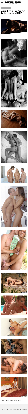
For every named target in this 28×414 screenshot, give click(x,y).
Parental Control (14, 411)
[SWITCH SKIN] (24, 2)
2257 (11, 409)
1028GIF (3, 400)
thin (10, 402)
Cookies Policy (23, 409)
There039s (4, 402)
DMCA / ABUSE (5, 409)
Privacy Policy (16, 409)
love (16, 400)
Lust (20, 400)
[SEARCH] (26, 2)
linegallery (10, 400)
